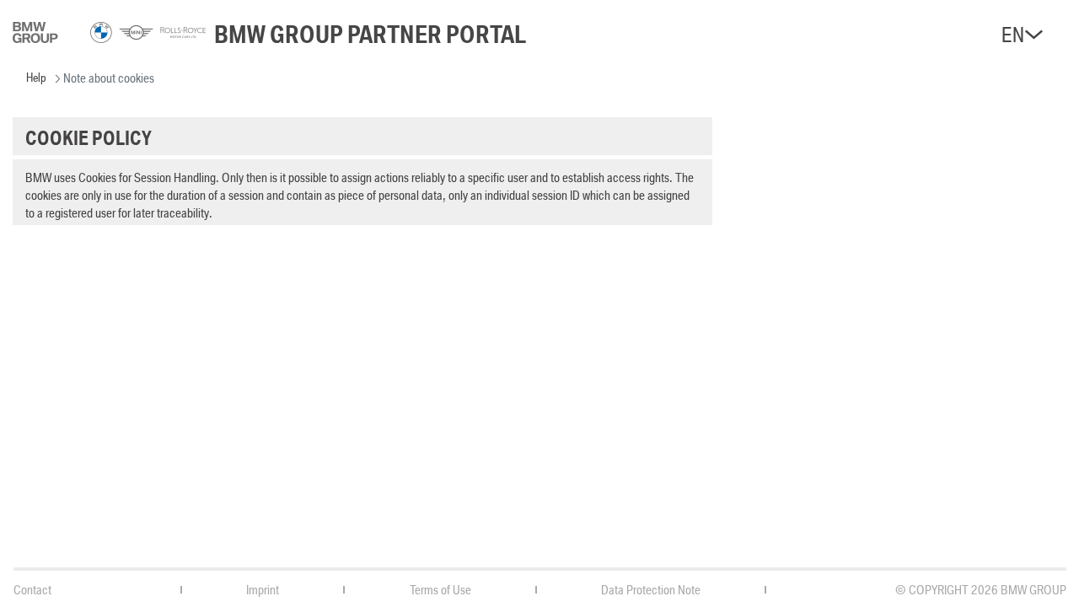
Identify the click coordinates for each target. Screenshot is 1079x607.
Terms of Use (440, 590)
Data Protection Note (651, 590)
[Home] (109, 39)
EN (1012, 34)
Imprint (262, 590)
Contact (32, 590)
